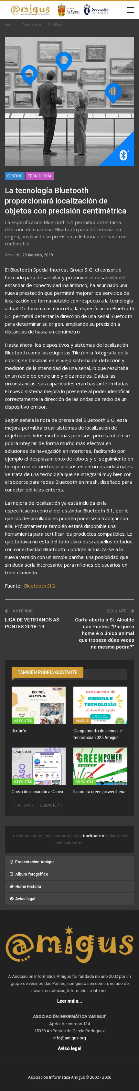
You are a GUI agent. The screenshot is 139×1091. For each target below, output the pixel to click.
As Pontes (23, 720)
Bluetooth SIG (39, 585)
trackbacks (94, 835)
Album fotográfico (31, 874)
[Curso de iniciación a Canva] (39, 766)
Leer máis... (69, 1001)
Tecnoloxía (39, 176)
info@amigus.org (69, 1038)
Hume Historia (28, 886)
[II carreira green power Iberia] (100, 766)
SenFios (14, 176)
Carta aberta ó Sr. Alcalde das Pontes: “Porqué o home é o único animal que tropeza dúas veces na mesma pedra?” (104, 633)
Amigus (82, 720)
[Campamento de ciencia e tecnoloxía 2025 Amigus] (100, 705)
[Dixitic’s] (39, 705)
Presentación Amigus (35, 862)
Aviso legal (25, 899)
